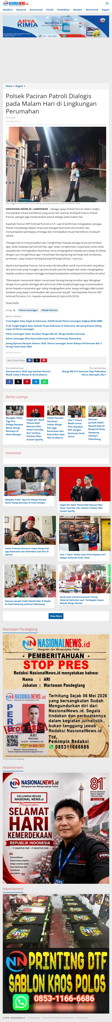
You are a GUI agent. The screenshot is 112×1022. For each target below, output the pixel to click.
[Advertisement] (56, 59)
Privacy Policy (83, 1017)
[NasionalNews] (16, 3)
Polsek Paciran (49, 310)
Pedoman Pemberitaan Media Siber (58, 1017)
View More (56, 616)
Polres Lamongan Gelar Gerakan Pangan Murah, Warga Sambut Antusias (45, 333)
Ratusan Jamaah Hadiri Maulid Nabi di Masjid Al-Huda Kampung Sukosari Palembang (96, 429)
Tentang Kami (34, 1017)
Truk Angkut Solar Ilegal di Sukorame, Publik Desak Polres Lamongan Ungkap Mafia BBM (54, 320)
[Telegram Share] (35, 381)
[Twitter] (37, 360)
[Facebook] (29, 360)
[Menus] (107, 3)
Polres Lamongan (28, 310)
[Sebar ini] (9, 381)
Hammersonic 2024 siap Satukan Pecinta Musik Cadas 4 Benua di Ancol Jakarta (28, 371)
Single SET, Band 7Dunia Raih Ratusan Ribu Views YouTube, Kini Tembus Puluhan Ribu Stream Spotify (35, 429)
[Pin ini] (27, 381)
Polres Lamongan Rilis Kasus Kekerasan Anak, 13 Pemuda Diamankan (44, 338)
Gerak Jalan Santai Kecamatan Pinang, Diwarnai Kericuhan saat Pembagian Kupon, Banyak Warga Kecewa (82, 600)
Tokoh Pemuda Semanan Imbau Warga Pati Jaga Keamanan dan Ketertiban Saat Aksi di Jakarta (56, 427)
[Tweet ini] (18, 381)
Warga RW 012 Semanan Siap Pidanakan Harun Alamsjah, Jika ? (84, 371)
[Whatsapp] (44, 381)
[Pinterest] (44, 360)
